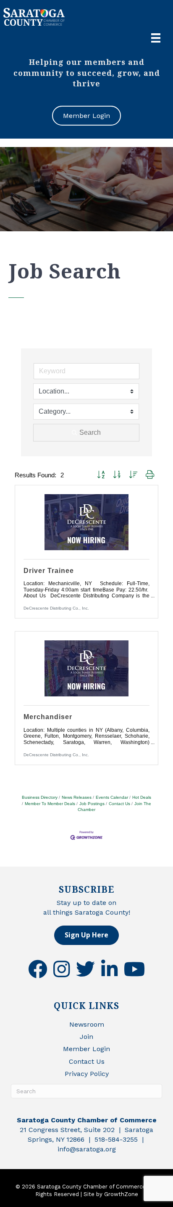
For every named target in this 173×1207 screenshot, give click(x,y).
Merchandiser (48, 716)
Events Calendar (112, 797)
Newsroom (86, 1024)
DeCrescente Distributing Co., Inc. (56, 608)
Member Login (86, 1049)
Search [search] (90, 432)
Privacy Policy (87, 1074)
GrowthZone (121, 1194)
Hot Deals (141, 797)
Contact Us (119, 803)
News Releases (77, 797)
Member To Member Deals (50, 803)
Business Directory (40, 797)
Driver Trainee (49, 570)
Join (86, 1037)
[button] (101, 475)
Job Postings (92, 803)
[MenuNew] (156, 37)
